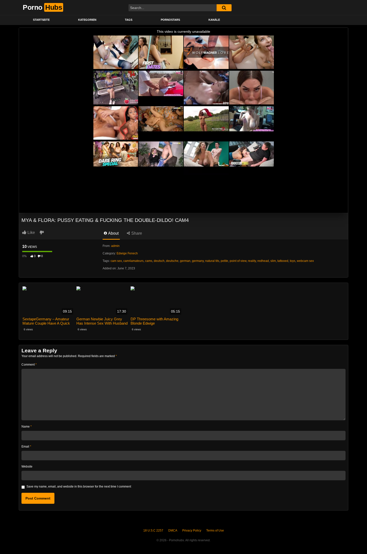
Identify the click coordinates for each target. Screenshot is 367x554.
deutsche (172, 261)
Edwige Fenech (127, 253)
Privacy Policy (191, 530)
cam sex (116, 261)
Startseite (41, 19)
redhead (263, 261)
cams (148, 261)
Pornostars (170, 19)
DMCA (172, 530)
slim (273, 261)
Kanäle (214, 19)
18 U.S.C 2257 (153, 530)
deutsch (159, 261)
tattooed (282, 261)
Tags (128, 19)
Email (26, 446)
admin (115, 246)
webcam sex (305, 261)
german (185, 261)
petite (224, 261)
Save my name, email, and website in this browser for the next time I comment (78, 486)
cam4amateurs (133, 261)
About (113, 233)
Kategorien (87, 19)
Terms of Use (215, 530)
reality (252, 261)
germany (198, 261)
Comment (29, 364)
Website (26, 466)
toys (292, 261)
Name (26, 426)
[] (223, 7)
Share (136, 233)
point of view (238, 261)
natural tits (212, 261)
